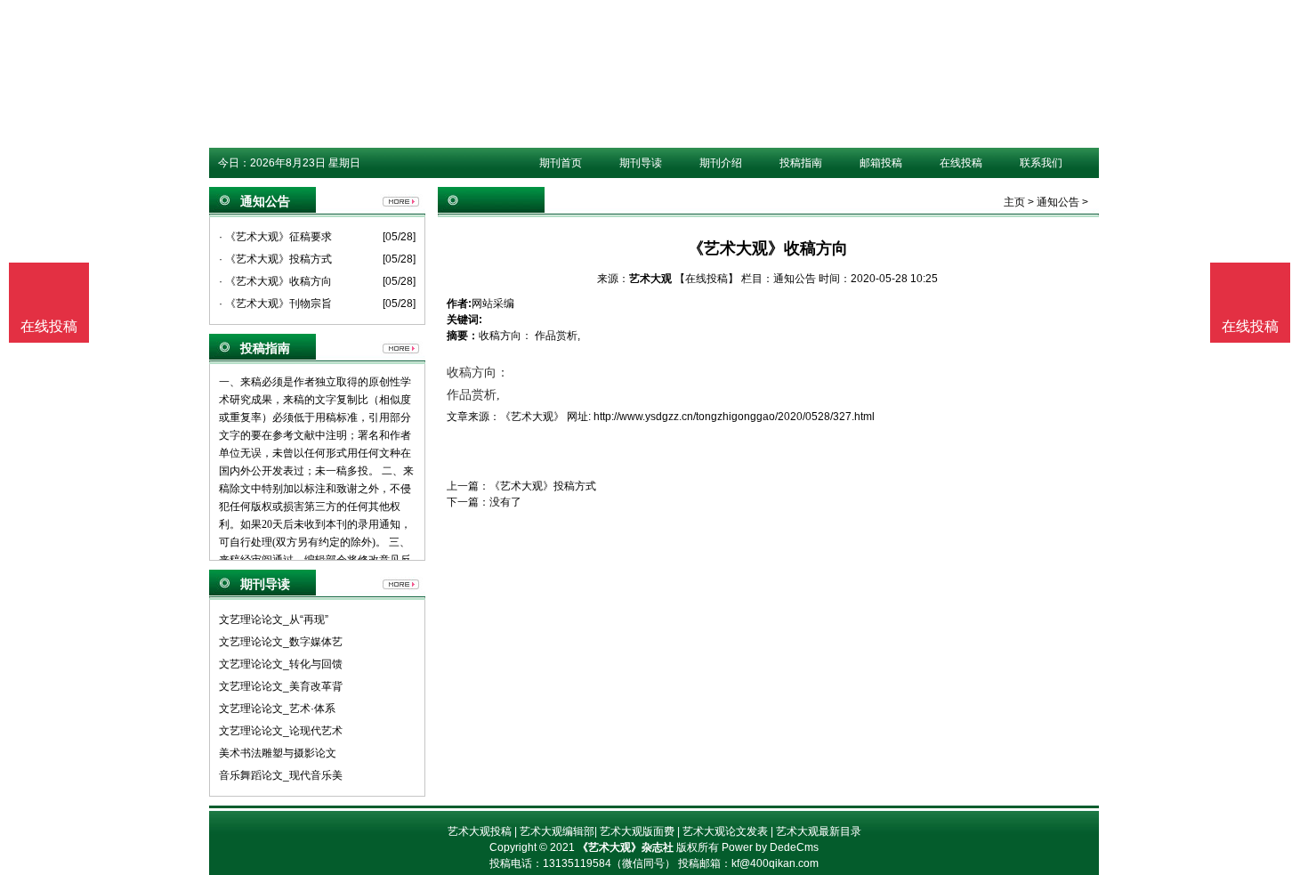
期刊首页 (560, 163)
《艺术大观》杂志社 (625, 847)
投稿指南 (800, 163)
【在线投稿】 (706, 278)
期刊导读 (640, 163)
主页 (1014, 202)
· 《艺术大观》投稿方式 (275, 259)
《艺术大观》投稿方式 (542, 486)
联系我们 (1041, 163)
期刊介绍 (720, 163)
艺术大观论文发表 (725, 831)
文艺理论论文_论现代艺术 (281, 731)
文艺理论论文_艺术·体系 (277, 708)
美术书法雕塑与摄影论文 (277, 753)
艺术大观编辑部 (557, 831)
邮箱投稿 (881, 163)
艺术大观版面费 (637, 831)
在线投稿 (961, 163)
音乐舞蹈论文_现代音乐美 (281, 775)
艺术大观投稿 (480, 831)
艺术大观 (650, 278)
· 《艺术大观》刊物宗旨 (275, 303)
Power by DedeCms (770, 847)
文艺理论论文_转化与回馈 (281, 664)
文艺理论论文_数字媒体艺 (281, 642)
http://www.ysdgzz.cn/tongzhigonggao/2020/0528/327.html (734, 416)
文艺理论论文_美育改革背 (281, 686)
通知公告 (1058, 202)
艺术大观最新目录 (818, 831)
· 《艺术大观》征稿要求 (275, 237)
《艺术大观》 (532, 416)
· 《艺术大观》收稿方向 (275, 281)
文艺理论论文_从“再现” (273, 619)
